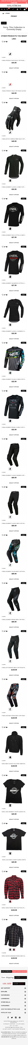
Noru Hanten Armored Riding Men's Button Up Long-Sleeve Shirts (14, 956)
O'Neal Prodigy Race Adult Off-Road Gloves (14, 60)
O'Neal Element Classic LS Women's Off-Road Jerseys (14, 331)
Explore (4, 991)
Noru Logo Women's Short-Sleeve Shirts (14, 811)
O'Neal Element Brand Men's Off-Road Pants (14, 619)
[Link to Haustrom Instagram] (16, 1017)
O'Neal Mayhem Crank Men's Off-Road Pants (14, 715)
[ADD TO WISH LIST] (3, 41)
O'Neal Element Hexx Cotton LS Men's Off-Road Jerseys (14, 235)
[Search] (21, 9)
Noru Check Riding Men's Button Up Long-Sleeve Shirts (14, 907)
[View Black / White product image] (10, 54)
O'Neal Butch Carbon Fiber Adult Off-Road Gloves (14, 139)
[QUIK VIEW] (6, 41)
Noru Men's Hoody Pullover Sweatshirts (14, 763)
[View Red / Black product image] (10, 901)
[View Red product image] (10, 84)
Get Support (5, 988)
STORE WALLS (5, 1002)
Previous (6, 54)
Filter (4, 23)
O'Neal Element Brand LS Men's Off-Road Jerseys (14, 427)
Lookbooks (5, 998)
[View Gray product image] (10, 373)
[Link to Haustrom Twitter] (12, 1017)
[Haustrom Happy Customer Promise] (14, 971)
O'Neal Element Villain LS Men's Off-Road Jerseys (14, 379)
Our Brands (5, 995)
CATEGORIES (5, 1005)
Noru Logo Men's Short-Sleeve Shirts (14, 859)
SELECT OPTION (14, 68)
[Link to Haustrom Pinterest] (19, 1017)
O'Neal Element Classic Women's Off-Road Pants (14, 475)
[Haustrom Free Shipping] (14, 977)
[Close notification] (26, 3)
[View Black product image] (10, 132)
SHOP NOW (14, 2)
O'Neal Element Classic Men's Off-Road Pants (14, 523)
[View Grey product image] (10, 949)
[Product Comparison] (13, 9)
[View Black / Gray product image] (10, 276)
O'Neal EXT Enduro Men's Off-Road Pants (14, 667)
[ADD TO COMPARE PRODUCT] (5, 41)
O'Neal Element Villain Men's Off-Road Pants (14, 571)
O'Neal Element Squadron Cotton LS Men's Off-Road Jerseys (14, 283)
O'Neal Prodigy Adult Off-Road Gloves (14, 90)
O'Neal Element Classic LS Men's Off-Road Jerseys (14, 187)
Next (21, 54)
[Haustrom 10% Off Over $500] (14, 983)
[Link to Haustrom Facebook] (8, 1017)
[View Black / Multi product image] (10, 709)
